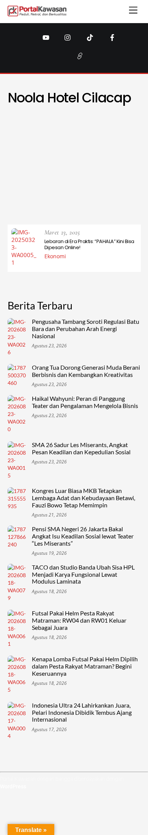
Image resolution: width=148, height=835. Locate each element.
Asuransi (69, 125)
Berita (99, 125)
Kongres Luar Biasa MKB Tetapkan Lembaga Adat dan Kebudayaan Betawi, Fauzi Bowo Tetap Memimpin (83, 498)
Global (117, 144)
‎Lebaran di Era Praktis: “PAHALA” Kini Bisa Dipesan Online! (89, 244)
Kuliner (31, 171)
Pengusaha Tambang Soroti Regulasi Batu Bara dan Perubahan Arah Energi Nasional (85, 328)
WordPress (13, 786)
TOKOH (124, 190)
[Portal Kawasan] (37, 13)
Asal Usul (34, 125)
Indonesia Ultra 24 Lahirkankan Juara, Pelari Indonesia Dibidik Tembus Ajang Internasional (82, 712)
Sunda (33, 190)
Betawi (127, 125)
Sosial (125, 180)
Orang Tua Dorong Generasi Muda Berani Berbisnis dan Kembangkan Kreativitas (86, 371)
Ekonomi (122, 135)
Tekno (60, 190)
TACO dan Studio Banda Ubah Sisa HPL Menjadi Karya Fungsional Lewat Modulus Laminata (83, 574)
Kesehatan (86, 162)
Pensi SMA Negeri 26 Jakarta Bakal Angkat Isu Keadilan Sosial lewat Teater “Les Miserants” (83, 536)
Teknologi (92, 190)
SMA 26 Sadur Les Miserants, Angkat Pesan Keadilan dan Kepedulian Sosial (81, 448)
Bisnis (31, 135)
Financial (85, 144)
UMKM (67, 199)
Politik (67, 180)
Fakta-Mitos (46, 144)
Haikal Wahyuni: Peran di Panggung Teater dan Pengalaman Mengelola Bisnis (85, 402)
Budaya (59, 135)
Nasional (64, 171)
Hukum (78, 153)
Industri (109, 153)
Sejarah (96, 180)
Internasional (42, 162)
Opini (129, 171)
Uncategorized (105, 199)
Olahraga (99, 171)
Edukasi (90, 135)
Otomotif (36, 180)
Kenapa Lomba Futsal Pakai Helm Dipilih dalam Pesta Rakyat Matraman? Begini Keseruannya (85, 666)
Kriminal (122, 162)
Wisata (79, 208)
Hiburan (47, 153)
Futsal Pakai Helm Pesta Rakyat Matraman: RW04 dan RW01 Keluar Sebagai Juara (79, 620)
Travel (40, 199)
